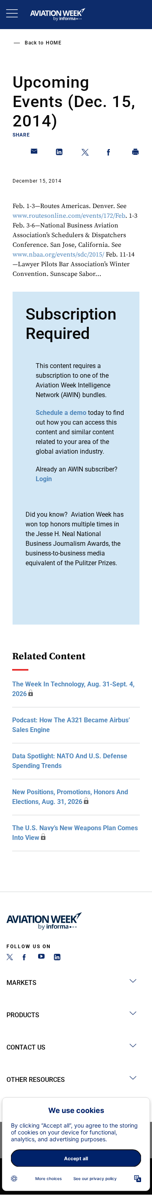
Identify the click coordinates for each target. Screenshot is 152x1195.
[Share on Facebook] (110, 153)
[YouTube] (41, 958)
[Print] (135, 153)
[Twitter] (9, 958)
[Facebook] (25, 958)
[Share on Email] (34, 153)
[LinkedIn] (57, 958)
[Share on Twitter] (85, 153)
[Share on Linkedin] (59, 153)
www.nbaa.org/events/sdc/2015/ (58, 254)
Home (54, 43)
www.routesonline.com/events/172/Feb (69, 216)
